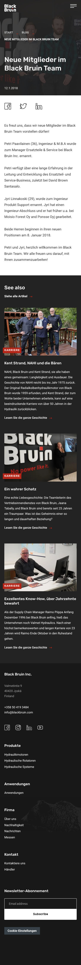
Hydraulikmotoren (16, 755)
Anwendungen (14, 793)
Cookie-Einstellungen (22, 931)
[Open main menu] (73, 6)
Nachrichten (12, 831)
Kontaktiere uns (14, 863)
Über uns (10, 819)
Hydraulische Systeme (19, 767)
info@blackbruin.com (18, 712)
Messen (9, 837)
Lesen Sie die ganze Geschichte (25, 418)
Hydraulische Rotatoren (20, 761)
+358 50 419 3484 (16, 707)
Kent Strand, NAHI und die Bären (32, 363)
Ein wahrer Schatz (20, 489)
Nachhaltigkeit (14, 825)
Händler (9, 869)
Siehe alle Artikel (15, 296)
